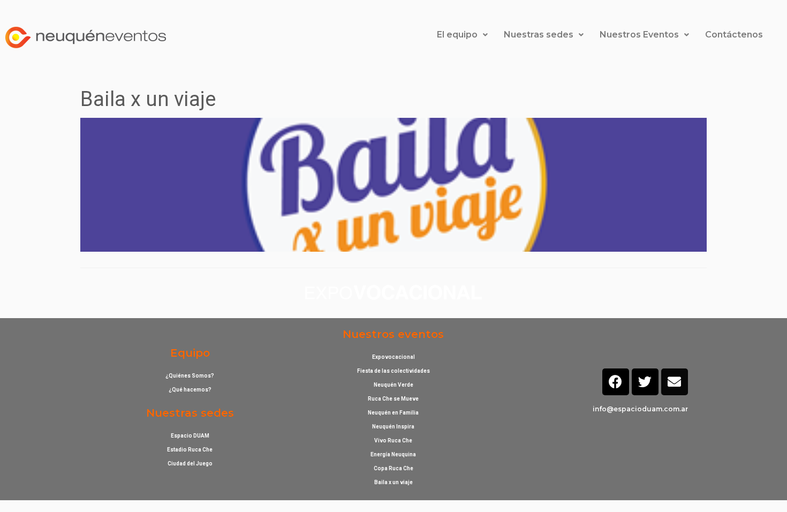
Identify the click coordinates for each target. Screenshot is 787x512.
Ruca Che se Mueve (393, 399)
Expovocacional (393, 357)
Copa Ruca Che (393, 468)
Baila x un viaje (393, 482)
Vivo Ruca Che (393, 440)
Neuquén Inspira (393, 427)
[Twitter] (645, 381)
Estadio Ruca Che (190, 450)
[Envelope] (674, 381)
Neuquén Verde (393, 385)
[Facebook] (615, 381)
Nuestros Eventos (639, 34)
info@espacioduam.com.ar (640, 409)
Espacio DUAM (190, 436)
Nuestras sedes (538, 34)
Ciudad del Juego (190, 463)
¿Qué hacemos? (190, 390)
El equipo (457, 34)
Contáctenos (734, 34)
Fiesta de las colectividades (393, 371)
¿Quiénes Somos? (189, 376)
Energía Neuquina (393, 454)
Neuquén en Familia (393, 413)
